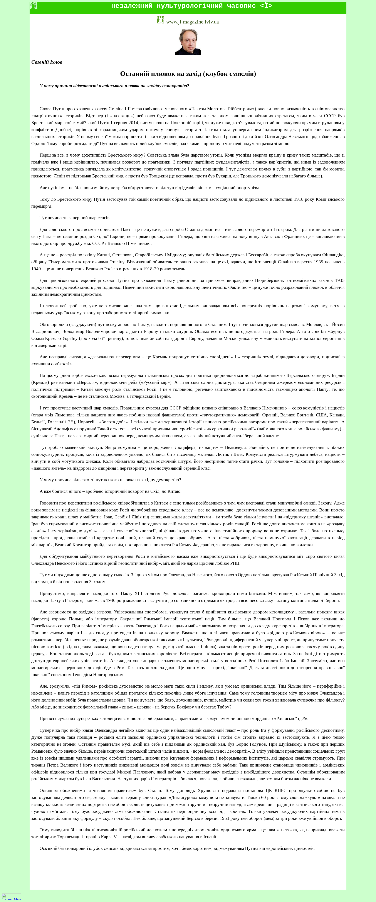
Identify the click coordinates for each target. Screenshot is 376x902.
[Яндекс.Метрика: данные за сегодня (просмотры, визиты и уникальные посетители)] (11, 897)
